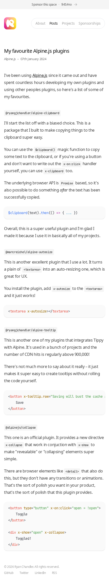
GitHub (8, 573)
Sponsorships (90, 23)
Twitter (24, 573)
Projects (68, 23)
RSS (54, 573)
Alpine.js (10, 59)
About (40, 23)
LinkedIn (40, 573)
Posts (53, 23)
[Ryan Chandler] (10, 23)
